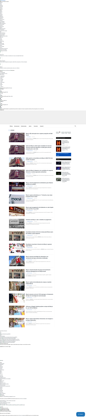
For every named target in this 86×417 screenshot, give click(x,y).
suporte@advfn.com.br (3, 73)
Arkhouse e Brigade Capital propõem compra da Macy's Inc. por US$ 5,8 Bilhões (39, 307)
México (1, 84)
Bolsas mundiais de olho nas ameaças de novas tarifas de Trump (66, 148)
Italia (1, 83)
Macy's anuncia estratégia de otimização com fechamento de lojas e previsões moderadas (37, 257)
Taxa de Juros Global (3, 49)
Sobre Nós (1, 376)
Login (9, 346)
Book (1, 3)
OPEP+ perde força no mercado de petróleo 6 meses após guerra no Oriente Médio (66, 180)
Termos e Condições (23, 398)
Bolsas (1, 45)
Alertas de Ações (2, 28)
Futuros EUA (2, 41)
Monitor (1, 2)
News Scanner (2, 22)
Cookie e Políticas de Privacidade (5, 402)
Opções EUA (2, 43)
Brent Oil (6, 104)
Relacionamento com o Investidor (5, 378)
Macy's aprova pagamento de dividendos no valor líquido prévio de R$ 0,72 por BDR (39, 208)
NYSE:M (34, 138)
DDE (0, 31)
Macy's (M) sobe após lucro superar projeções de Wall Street (39, 134)
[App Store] (2, 394)
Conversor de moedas (3, 30)
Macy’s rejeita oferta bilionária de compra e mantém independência (38, 282)
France (1, 81)
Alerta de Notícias (3, 23)
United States (2, 363)
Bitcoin (6, 100)
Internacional (16, 126)
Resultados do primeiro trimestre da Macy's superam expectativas (39, 245)
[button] (4, 409)
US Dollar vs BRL (10, 96)
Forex (1, 38)
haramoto (63, 150)
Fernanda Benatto (30, 150)
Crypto (1, 39)
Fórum (1, 4)
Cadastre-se (2, 346)
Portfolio (1, 6)
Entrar (1, 70)
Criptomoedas (23, 126)
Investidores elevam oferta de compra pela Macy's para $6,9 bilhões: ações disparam (39, 232)
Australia (1, 79)
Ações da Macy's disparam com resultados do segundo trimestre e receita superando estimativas (39, 171)
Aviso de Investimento (3, 403)
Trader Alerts (2, 29)
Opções (1, 15)
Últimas (11, 126)
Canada (1, 80)
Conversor (1, 392)
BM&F (1, 42)
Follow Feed (2, 26)
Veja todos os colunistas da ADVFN (62, 154)
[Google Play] (2, 395)
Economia (36, 126)
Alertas (1, 27)
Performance (2, 19)
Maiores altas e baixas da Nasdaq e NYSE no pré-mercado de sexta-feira (66, 163)
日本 (1, 85)
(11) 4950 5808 (2, 72)
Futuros (1, 40)
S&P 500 (6, 92)
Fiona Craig (29, 173)
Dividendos (1, 17)
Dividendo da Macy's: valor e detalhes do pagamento (38, 219)
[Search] (75, 126)
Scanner (1, 8)
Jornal (1, 389)
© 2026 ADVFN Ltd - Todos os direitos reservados (7, 400)
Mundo (1, 7)
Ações (30, 126)
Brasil (1, 78)
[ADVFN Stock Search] (0, 1)
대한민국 (1, 86)
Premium (8, 70)
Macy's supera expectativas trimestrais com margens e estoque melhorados (39, 319)
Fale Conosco (2, 74)
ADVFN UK (2, 77)
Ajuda (1, 379)
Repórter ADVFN (29, 285)
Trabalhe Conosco (3, 377)
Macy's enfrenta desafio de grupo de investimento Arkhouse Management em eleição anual (38, 270)
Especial (41, 126)
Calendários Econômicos (4, 48)
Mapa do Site (2, 380)
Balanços (1, 16)
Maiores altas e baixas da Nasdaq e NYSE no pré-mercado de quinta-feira (66, 168)
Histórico (1, 18)
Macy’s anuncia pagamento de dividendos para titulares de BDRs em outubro (39, 183)
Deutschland (2, 82)
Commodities (2, 44)
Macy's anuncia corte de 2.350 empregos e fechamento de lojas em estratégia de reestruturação (39, 295)
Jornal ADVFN (2, 21)
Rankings (1, 5)
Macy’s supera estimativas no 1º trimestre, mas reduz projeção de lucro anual (39, 195)
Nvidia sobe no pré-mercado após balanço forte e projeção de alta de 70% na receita (66, 174)
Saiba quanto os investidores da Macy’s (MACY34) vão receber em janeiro (39, 159)
